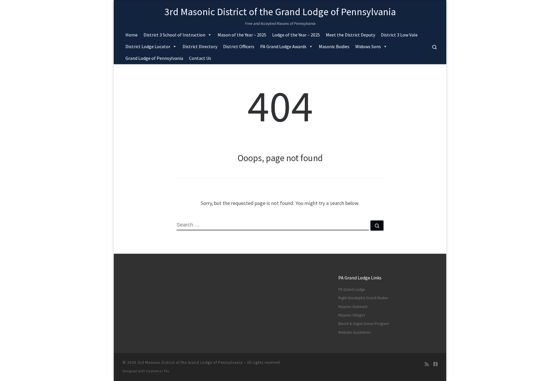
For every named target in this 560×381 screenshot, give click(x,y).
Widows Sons (368, 46)
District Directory (200, 46)
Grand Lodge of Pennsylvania (154, 58)
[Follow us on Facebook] (435, 364)
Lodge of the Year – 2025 (296, 35)
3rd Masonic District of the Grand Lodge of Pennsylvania (190, 362)
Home (131, 35)
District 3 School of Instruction (174, 35)
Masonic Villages (351, 315)
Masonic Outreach (353, 306)
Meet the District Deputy (350, 35)
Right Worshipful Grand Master (363, 297)
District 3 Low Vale (399, 35)
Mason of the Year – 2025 (242, 35)
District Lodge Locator (147, 46)
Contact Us (200, 58)
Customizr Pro (157, 371)
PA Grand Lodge (351, 289)
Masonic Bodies (334, 46)
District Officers (238, 46)
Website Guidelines (354, 332)
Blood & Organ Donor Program (363, 323)
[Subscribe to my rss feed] (427, 364)
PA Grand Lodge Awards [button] (283, 46)
